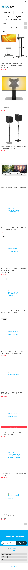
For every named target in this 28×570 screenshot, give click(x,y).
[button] (14, 554)
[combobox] (14, 23)
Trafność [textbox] (4, 23)
